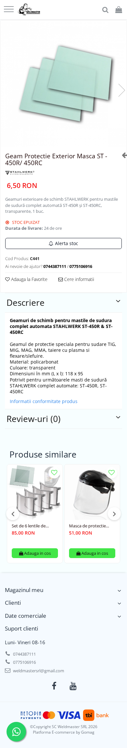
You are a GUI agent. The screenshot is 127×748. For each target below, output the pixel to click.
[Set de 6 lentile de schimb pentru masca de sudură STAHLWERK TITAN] (35, 492)
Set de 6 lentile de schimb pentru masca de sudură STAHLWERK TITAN (34, 526)
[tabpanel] (63, 83)
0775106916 (24, 662)
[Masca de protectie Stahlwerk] (92, 492)
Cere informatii (78, 279)
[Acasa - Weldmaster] (29, 9)
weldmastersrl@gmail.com (38, 671)
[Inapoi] (122, 154)
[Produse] (9, 9)
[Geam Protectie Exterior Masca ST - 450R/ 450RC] (63, 83)
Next (121, 90)
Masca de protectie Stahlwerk (87, 526)
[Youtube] (73, 686)
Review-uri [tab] (34, 419)
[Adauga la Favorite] (54, 472)
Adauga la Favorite (29, 279)
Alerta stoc (66, 243)
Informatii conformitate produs (44, 401)
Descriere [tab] (26, 302)
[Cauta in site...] (105, 10)
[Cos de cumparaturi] (118, 10)
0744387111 (24, 654)
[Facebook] (54, 686)
